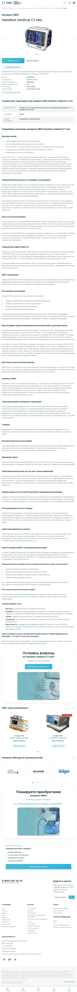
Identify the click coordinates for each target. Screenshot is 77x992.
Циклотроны (31, 930)
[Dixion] (38, 771)
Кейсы (4, 915)
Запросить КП (13, 61)
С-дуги (30, 921)
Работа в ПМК (6, 924)
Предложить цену (13, 67)
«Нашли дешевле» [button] (29, 594)
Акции (55, 920)
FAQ (54, 923)
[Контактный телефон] (65, 3)
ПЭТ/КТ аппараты (33, 928)
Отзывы (4, 913)
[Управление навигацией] (74, 3)
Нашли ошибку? (69, 982)
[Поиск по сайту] (70, 3)
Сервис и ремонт (58, 910)
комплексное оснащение (27, 624)
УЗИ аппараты (32, 908)
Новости (4, 917)
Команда (4, 910)
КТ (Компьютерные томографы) (37, 919)
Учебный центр (57, 913)
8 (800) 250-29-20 (12, 881)
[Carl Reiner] (12, 771)
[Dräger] (64, 771)
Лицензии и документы (9, 926)
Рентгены (30, 910)
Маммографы (32, 913)
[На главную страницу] (12, 3)
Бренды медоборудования (61, 925)
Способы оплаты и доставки (11, 92)
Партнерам (5, 922)
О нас (3, 908)
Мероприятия (6, 919)
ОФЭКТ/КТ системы (34, 926)
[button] (35, 54)
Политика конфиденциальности (63, 927)
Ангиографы (31, 923)
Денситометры (32, 932)
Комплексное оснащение (61, 908)
